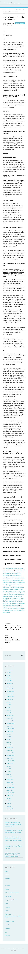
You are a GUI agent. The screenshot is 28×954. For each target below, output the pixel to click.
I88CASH (7, 889)
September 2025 (10, 696)
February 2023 (10, 779)
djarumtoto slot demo (18, 587)
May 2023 (9, 771)
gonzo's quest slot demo (12, 591)
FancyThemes (14, 950)
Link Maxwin (8, 896)
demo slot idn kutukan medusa (10, 580)
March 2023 (9, 777)
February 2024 (10, 747)
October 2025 (10, 694)
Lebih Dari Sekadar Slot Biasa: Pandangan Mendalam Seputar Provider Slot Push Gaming (12, 854)
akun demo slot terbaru (11, 568)
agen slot (7, 925)
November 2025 (10, 691)
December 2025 (10, 688)
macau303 (7, 907)
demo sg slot (21, 579)
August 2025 (10, 699)
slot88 (6, 871)
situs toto (7, 875)
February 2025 (10, 715)
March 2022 (9, 806)
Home (10, 9)
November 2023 (10, 755)
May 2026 (9, 675)
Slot (6, 932)
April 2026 (9, 678)
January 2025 (10, 718)
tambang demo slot (18, 608)
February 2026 (10, 683)
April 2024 (9, 742)
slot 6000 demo (16, 594)
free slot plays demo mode (9, 589)
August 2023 (10, 763)
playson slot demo (7, 594)
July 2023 (9, 766)
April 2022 (9, 803)
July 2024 (9, 734)
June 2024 (9, 737)
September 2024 (10, 729)
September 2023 (10, 761)
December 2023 (10, 753)
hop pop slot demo (10, 593)
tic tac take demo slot (19, 610)
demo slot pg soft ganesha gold (14, 582)
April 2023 (9, 774)
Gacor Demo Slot (17, 9)
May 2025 (9, 707)
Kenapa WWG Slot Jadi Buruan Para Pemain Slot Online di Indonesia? (13, 831)
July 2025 (9, 702)
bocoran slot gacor (9, 921)
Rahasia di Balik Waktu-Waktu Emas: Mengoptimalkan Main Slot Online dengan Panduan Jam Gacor (13, 838)
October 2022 (10, 790)
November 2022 (10, 787)
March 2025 (9, 712)
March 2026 (9, 680)
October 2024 (10, 726)
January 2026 (10, 686)
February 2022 (10, 809)
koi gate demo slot (20, 593)
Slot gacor (7, 935)
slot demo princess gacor (12, 600)
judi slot (7, 910)
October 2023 (10, 758)
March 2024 (9, 745)
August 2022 (10, 795)
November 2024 (10, 723)
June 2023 (9, 769)
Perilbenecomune (14, 3)
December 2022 (10, 785)
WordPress (17, 949)
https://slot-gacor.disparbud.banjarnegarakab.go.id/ (13, 916)
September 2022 (10, 793)
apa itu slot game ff (9, 570)
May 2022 (9, 801)
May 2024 (9, 739)
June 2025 (9, 704)
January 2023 (10, 782)
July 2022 (9, 798)
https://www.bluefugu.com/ (12, 892)
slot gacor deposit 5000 (11, 900)
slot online (7, 878)
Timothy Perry (10, 23)
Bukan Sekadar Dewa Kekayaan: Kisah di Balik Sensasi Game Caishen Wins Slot (14, 846)
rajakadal (7, 885)
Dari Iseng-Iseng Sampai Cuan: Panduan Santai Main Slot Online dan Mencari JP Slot (13, 824)
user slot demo (6, 612)
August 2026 (10, 670)
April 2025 (9, 710)
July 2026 (9, 672)
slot (6, 882)
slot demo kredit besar (12, 598)
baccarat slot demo (13, 571)
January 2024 (10, 750)
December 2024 (10, 720)
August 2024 (10, 731)
